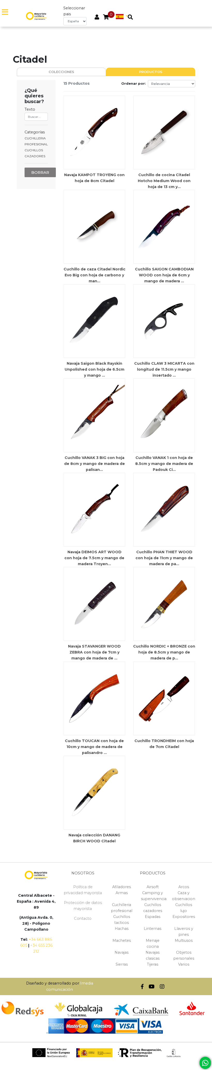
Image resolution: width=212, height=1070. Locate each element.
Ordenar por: (133, 83)
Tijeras (152, 964)
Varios (183, 964)
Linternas (152, 928)
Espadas (152, 916)
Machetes (121, 940)
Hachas (121, 928)
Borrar (40, 172)
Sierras (122, 964)
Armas (122, 893)
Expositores (183, 916)
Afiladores (121, 887)
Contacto (83, 918)
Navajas (121, 952)
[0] (106, 17)
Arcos (183, 887)
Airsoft (153, 887)
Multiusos (184, 940)
